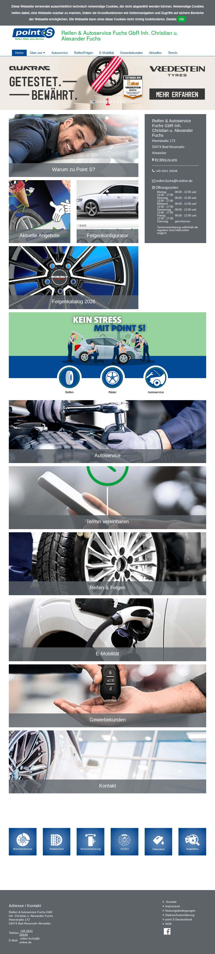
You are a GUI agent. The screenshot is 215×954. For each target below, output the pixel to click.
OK (181, 19)
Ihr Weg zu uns (166, 159)
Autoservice (59, 53)
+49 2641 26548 (166, 171)
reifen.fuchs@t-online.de (174, 181)
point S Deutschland (178, 919)
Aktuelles (155, 53)
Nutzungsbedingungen (180, 910)
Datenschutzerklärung (179, 915)
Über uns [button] (36, 53)
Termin (172, 53)
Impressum (172, 906)
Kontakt (171, 901)
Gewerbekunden (131, 53)
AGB (168, 923)
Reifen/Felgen (83, 53)
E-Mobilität (106, 53)
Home (19, 53)
